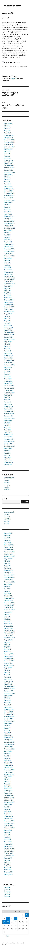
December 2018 (9, 332)
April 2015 (7, 430)
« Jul (7, 936)
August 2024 (8, 174)
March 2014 (8, 460)
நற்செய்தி (6, 489)
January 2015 (8, 437)
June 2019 (7, 318)
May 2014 (7, 455)
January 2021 (8, 274)
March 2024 (8, 186)
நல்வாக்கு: (7, 482)
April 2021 (7, 267)
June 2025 (7, 154)
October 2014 (8, 444)
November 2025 (9, 142)
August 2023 (8, 202)
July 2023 (7, 205)
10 (4, 922)
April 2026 (7, 133)
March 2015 (8, 432)
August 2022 (8, 230)
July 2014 (7, 451)
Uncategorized (23, 66)
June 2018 (7, 346)
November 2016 (9, 388)
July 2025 (7, 151)
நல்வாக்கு (6, 480)
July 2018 (7, 344)
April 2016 (7, 402)
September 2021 (9, 256)
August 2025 (8, 149)
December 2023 (9, 193)
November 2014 (9, 441)
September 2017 (9, 365)
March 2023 (8, 214)
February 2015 (8, 434)
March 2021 (8, 270)
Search (4, 499)
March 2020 (8, 297)
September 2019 (9, 311)
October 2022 (8, 226)
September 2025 (9, 147)
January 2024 (8, 191)
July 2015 (7, 423)
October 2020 (8, 281)
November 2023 (9, 195)
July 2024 (7, 177)
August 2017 (8, 367)
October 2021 (8, 253)
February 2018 (8, 355)
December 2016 (9, 386)
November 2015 (9, 413)
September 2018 (9, 339)
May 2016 (7, 400)
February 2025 (8, 161)
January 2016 (8, 409)
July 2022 (7, 232)
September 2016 (9, 393)
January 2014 (8, 464)
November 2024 (9, 168)
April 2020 (7, 295)
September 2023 (9, 200)
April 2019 (7, 323)
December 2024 (9, 165)
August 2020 (8, 286)
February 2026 (8, 135)
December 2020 (9, 277)
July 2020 (7, 288)
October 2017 (8, 362)
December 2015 (9, 411)
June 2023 (7, 207)
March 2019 (8, 325)
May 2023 (7, 209)
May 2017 (7, 374)
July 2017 (7, 369)
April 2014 (7, 458)
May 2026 (7, 130)
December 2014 (9, 439)
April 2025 (7, 158)
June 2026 (7, 128)
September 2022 (9, 228)
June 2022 (7, 235)
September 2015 (9, 418)
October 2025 (8, 144)
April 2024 (7, 184)
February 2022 (8, 244)
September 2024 (9, 172)
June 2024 (7, 179)
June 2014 (7, 453)
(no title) (7, 887)
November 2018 (9, 335)
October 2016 (8, 390)
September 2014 (9, 446)
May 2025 (7, 156)
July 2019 (7, 316)
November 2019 (9, 307)
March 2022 (8, 242)
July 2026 (7, 126)
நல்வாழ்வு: (6, 487)
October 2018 (8, 337)
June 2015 (7, 425)
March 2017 (8, 379)
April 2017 (7, 376)
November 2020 (9, 279)
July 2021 (7, 260)
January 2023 (8, 219)
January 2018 (8, 358)
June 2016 (7, 397)
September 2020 (9, 284)
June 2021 (7, 263)
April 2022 (7, 239)
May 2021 (7, 265)
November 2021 (9, 251)
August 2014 (8, 448)
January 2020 (8, 302)
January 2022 (8, 246)
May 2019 (7, 321)
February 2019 (8, 328)
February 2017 (8, 381)
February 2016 (8, 406)
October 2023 (8, 198)
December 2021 (9, 249)
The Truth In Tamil (11, 6)
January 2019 (8, 330)
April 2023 (7, 212)
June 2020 (7, 290)
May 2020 (7, 293)
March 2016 (8, 404)
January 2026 (8, 137)
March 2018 (8, 353)
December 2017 (9, 360)
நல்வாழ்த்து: (7, 485)
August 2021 (8, 258)
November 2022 (9, 223)
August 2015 (8, 420)
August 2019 (8, 314)
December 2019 (9, 304)
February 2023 (8, 216)
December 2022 (9, 221)
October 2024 (8, 170)
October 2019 (8, 309)
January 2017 (8, 383)
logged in (14, 78)
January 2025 (8, 163)
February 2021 (8, 272)
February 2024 (8, 188)
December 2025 (9, 140)
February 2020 (9, 300)
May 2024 (7, 181)
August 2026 (8, 123)
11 (8, 922)
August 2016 (8, 395)
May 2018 (7, 348)
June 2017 (7, 372)
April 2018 (7, 351)
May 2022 (7, 237)
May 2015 (7, 427)
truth (6, 66)
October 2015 (8, 416)
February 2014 (8, 462)
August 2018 (8, 342)
